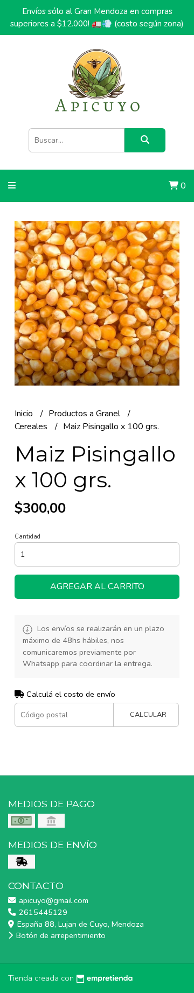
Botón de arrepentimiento (60, 935)
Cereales (32, 426)
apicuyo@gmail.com (52, 900)
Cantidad (27, 537)
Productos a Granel (85, 413)
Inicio (25, 413)
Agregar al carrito (97, 586)
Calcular (148, 714)
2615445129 (42, 912)
